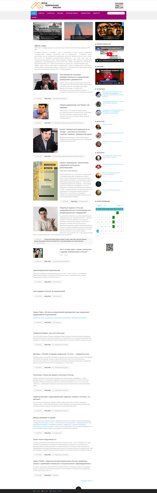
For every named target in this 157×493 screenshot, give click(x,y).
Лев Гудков (49, 241)
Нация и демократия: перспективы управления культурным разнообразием (74, 165)
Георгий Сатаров (64, 239)
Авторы (34, 17)
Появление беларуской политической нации (112, 164)
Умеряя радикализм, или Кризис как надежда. (113, 133)
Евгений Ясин (55, 241)
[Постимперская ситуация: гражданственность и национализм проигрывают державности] (45, 81)
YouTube (46, 491)
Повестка (41, 13)
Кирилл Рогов (47, 239)
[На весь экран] (122, 60)
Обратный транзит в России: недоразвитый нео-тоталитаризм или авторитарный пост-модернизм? (75, 210)
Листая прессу (57, 282)
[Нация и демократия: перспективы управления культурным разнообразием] (45, 181)
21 (113, 226)
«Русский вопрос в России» (46, 422)
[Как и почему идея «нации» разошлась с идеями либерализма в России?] (38, 253)
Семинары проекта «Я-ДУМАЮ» (61, 261)
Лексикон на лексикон (107, 124)
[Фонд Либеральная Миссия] (46, 5)
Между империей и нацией (44, 418)
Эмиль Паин (47, 98)
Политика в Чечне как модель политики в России (53, 375)
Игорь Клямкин (56, 239)
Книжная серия (85, 13)
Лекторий (60, 13)
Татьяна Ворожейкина (66, 241)
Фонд (33, 13)
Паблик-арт (96, 13)
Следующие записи (85, 481)
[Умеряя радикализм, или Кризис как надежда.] (41, 111)
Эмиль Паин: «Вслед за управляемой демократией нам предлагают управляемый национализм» (60, 318)
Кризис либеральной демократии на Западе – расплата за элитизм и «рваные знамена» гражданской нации (76, 131)
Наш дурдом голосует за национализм (49, 291)
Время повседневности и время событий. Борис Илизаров (112, 37)
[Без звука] (119, 60)
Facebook (37, 491)
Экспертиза (50, 13)
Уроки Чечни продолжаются (44, 439)
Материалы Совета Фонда (60, 98)
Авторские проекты (72, 13)
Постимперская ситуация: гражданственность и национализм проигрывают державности (74, 77)
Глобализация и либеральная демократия (64, 123)
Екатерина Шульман (77, 241)
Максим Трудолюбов (39, 241)
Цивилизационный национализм (46, 270)
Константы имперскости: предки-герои (111, 190)
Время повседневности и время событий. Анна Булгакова (50, 37)
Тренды (81, 123)
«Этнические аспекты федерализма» (65, 422)
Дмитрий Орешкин (81, 239)
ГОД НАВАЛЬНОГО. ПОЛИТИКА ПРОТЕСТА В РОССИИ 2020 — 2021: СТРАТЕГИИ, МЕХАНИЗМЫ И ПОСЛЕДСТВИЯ (113, 112)
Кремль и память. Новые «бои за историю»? (112, 181)
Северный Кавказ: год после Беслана (48, 333)
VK (61, 491)
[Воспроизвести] (97, 60)
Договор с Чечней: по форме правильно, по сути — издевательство (61, 354)
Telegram (54, 491)
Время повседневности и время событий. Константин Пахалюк (81, 37)
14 (113, 222)
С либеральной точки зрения (61, 344)
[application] (109, 54)
